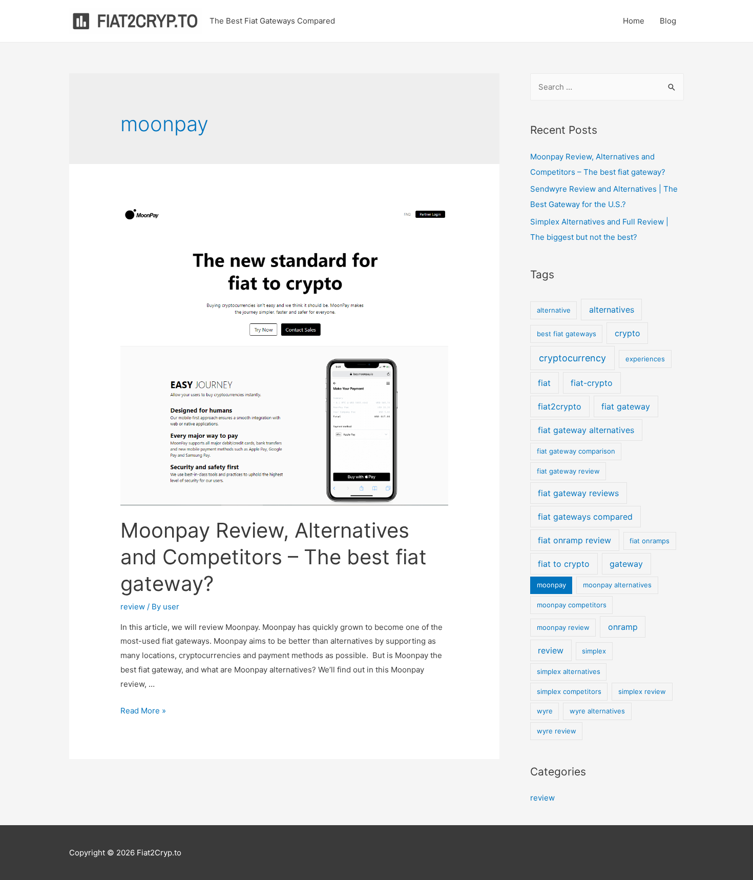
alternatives (611, 309)
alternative (554, 310)
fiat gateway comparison (576, 451)
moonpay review (563, 627)
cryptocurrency (572, 358)
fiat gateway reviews (578, 493)
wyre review (556, 731)
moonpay (551, 585)
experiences (645, 359)
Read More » (143, 710)
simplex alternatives (568, 671)
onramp (623, 627)
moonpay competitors (571, 605)
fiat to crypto (564, 564)
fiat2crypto (559, 406)
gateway (626, 564)
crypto (627, 333)
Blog (668, 21)
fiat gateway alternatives (586, 430)
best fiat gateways (566, 334)
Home (633, 21)
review (132, 606)
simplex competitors (569, 691)
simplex (594, 651)
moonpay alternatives (617, 585)
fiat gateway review (568, 471)
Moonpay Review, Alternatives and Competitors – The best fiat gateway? (273, 557)
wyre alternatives (597, 711)
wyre (545, 711)
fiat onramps (650, 541)
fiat (544, 383)
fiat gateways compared (585, 516)
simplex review (642, 691)
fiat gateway (625, 406)
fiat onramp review (574, 540)
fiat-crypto (592, 383)
